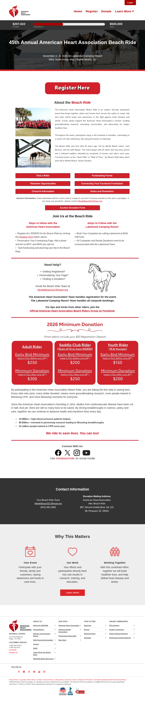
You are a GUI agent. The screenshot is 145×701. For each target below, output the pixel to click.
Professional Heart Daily (67, 636)
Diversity (68, 679)
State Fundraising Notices (118, 679)
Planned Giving (89, 634)
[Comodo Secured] (80, 691)
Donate (106, 11)
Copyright (22, 679)
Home (78, 11)
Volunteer (87, 638)
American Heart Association (68, 625)
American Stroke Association (64, 631)
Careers (36, 644)
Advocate (91, 625)
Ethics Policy (31, 679)
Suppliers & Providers (85, 679)
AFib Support (114, 625)
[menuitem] (78, 11)
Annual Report (38, 629)
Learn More (123, 11)
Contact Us (13, 652)
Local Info (13, 650)
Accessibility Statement (101, 679)
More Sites (62, 640)
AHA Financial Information (43, 640)
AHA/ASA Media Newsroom (43, 659)
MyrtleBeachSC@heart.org (48, 503)
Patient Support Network (118, 634)
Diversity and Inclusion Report (41, 635)
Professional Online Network (120, 638)
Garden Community (116, 629)
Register (92, 11)
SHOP (35, 648)
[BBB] (70, 691)
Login (130, 2)
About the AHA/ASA (40, 625)
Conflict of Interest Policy (45, 679)
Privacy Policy (13, 679)
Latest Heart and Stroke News (42, 654)
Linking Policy (59, 679)
